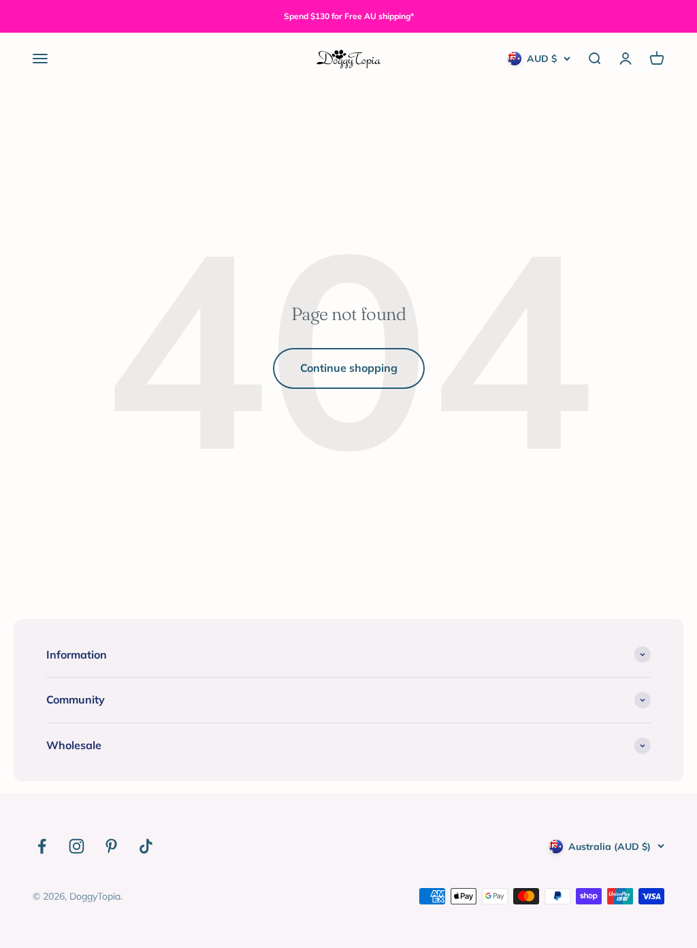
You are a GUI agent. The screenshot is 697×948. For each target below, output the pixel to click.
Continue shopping (349, 368)
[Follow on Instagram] (76, 846)
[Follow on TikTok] (146, 846)
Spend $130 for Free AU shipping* (349, 16)
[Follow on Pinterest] (111, 846)
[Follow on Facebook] (42, 846)
